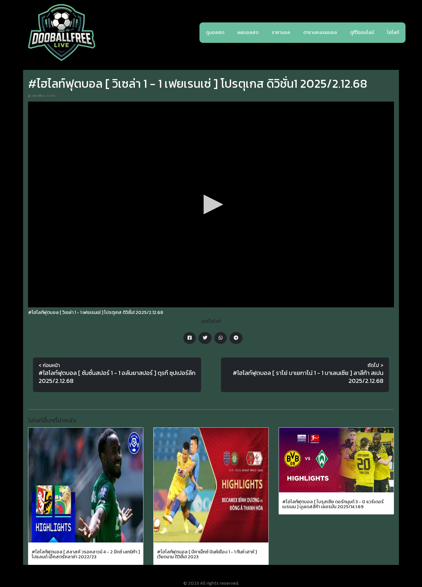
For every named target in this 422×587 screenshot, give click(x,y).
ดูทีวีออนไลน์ (362, 32)
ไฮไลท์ (393, 32)
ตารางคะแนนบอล (320, 32)
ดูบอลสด (215, 32)
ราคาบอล (281, 32)
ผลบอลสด (247, 32)
